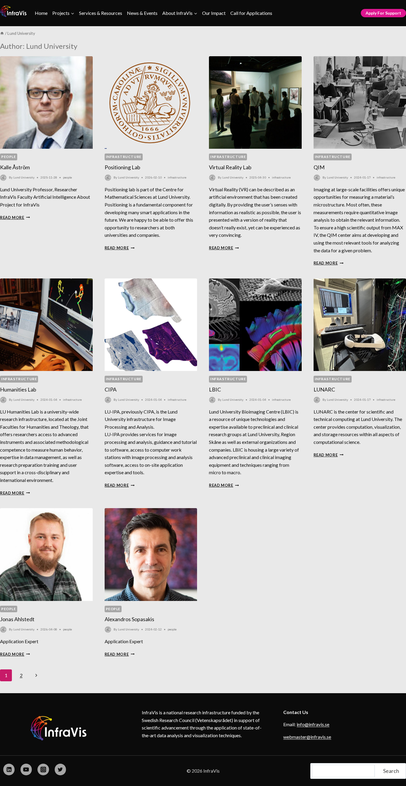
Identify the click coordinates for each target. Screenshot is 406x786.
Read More (15, 217)
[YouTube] (26, 769)
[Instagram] (43, 769)
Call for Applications (251, 13)
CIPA (111, 389)
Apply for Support (383, 12)
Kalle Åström (15, 167)
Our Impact (214, 13)
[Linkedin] (9, 769)
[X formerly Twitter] (60, 769)
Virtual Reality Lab (230, 167)
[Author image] (3, 177)
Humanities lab (18, 389)
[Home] (2, 33)
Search (391, 771)
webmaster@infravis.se (307, 737)
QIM (319, 167)
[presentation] (46, 102)
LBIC (215, 389)
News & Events (142, 13)
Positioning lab (122, 167)
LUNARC (324, 389)
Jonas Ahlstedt (17, 619)
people (8, 156)
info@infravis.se (313, 724)
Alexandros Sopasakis (129, 619)
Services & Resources (100, 13)
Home (41, 13)
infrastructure (123, 156)
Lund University (23, 177)
